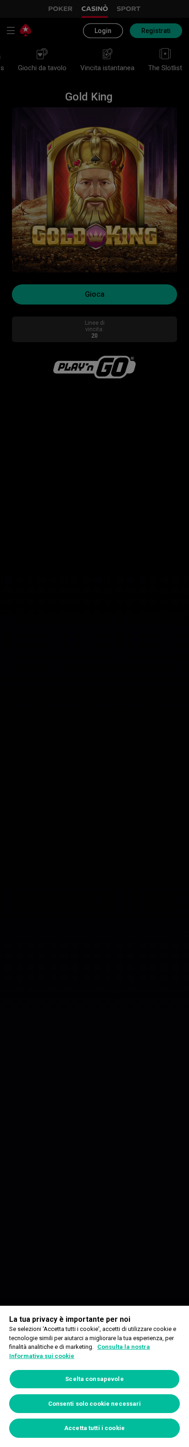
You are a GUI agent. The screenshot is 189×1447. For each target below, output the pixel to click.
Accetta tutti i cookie (94, 1428)
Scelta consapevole (94, 1378)
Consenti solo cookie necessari (94, 1403)
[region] (94, 1376)
